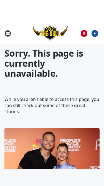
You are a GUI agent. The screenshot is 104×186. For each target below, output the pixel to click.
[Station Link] (50, 33)
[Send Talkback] (84, 33)
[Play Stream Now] (95, 33)
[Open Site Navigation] (7, 33)
